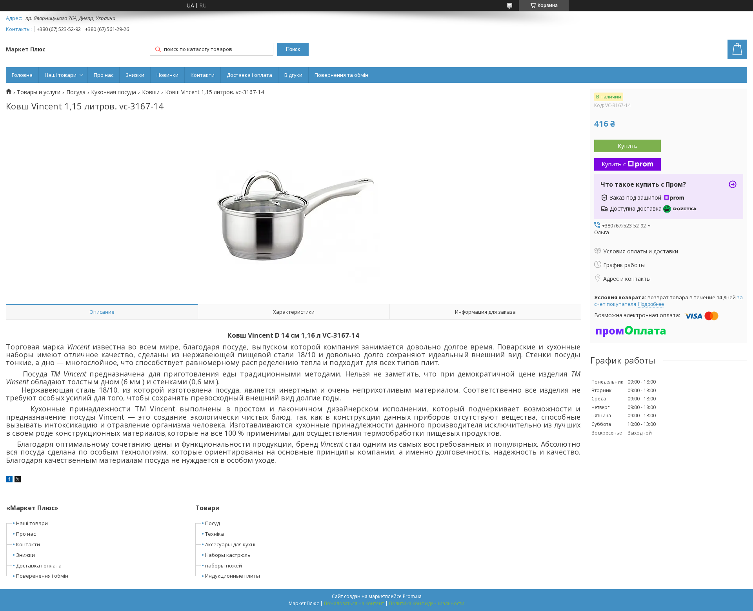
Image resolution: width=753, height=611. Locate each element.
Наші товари (60, 74)
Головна (22, 74)
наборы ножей (223, 565)
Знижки (135, 74)
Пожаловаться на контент (354, 603)
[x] (18, 480)
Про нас (103, 74)
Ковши (151, 92)
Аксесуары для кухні (230, 544)
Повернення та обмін (341, 74)
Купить (628, 145)
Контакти (203, 74)
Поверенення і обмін (42, 575)
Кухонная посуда (113, 92)
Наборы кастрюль (228, 554)
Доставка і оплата (249, 74)
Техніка (214, 533)
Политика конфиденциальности (426, 603)
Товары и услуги (38, 92)
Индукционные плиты (232, 575)
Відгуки (293, 74)
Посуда (75, 92)
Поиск (293, 49)
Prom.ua (412, 596)
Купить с (614, 164)
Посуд (212, 523)
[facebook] (9, 480)
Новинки (167, 74)
